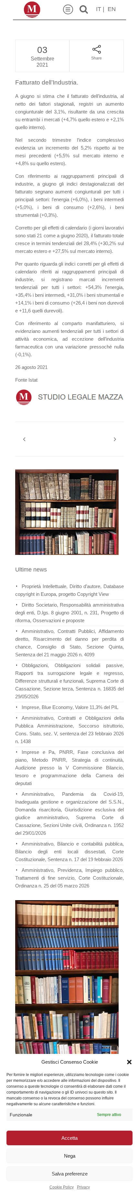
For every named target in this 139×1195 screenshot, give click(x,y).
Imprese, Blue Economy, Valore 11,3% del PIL (70, 707)
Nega (69, 1156)
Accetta (69, 1138)
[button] (129, 1062)
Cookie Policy (61, 1187)
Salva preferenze (70, 1173)
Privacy (83, 1187)
